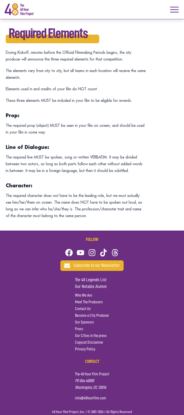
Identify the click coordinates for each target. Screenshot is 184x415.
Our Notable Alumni (91, 286)
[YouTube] (80, 252)
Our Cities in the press (91, 336)
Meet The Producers (89, 302)
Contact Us (83, 309)
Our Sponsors (84, 322)
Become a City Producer (92, 315)
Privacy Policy (85, 349)
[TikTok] (103, 252)
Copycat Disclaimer (89, 342)
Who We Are (83, 295)
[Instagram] (92, 252)
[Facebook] (69, 252)
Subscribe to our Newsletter (97, 265)
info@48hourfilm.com (90, 398)
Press (79, 329)
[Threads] (115, 252)
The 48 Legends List (91, 280)
